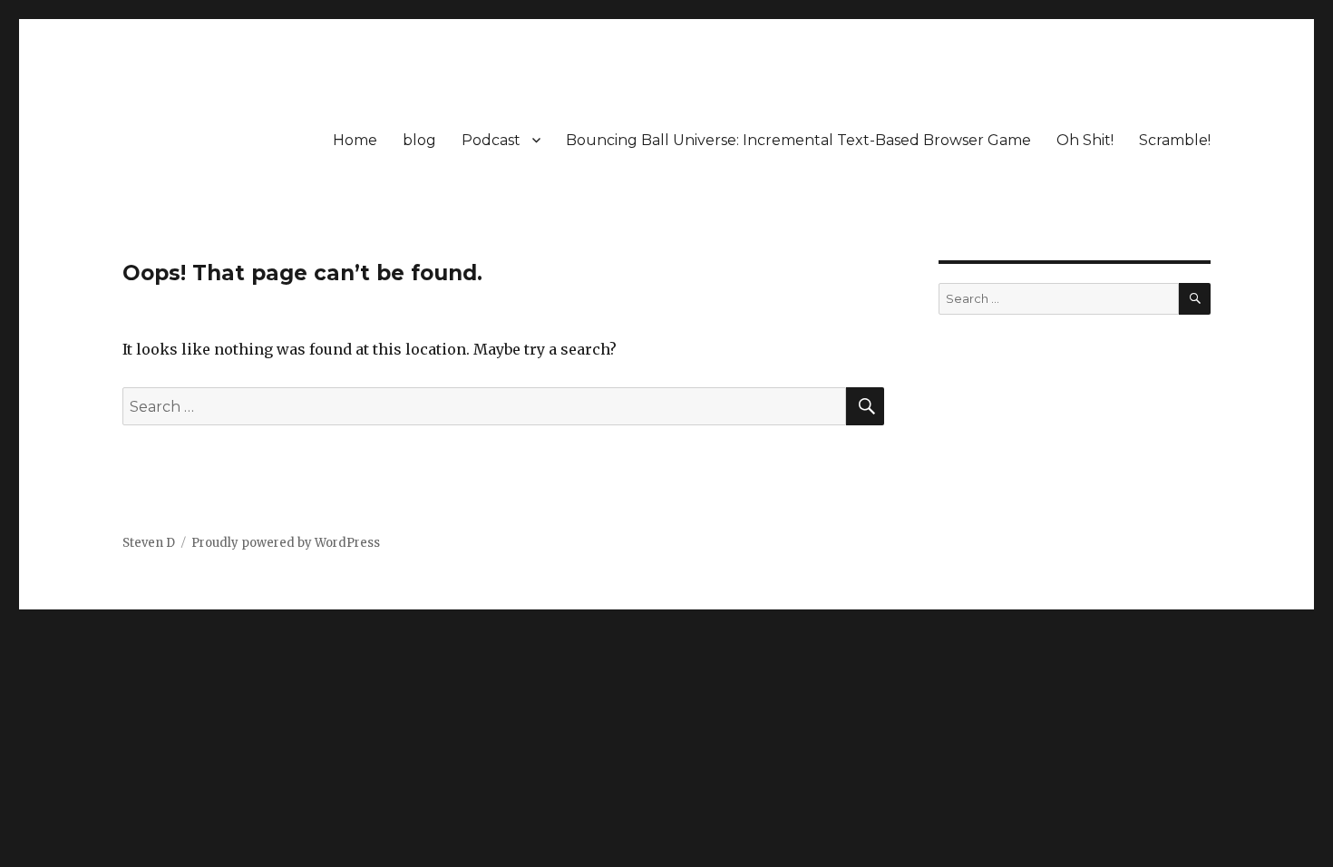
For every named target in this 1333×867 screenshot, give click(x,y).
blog (419, 140)
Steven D (148, 542)
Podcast (491, 140)
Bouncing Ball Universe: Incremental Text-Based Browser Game (798, 140)
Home (355, 140)
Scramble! (1175, 140)
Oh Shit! (1085, 140)
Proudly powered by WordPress (285, 542)
